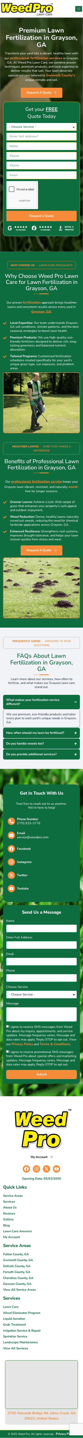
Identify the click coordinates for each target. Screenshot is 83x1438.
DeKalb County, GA (16, 1266)
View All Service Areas (19, 1290)
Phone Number (27, 819)
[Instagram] (11, 862)
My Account (11, 1237)
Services (9, 1202)
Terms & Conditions (55, 1044)
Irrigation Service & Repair (22, 1331)
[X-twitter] (46, 1169)
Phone (10, 971)
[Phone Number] (11, 821)
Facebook (24, 849)
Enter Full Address (19, 937)
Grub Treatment (14, 1325)
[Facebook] (11, 848)
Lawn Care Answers (17, 1231)
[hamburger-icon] (78, 9)
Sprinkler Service (15, 1337)
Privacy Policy (22, 1044)
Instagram (24, 862)
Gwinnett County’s (60, 75)
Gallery (8, 1219)
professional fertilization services (36, 58)
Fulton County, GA (16, 1254)
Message (12, 1004)
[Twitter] (11, 875)
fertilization (32, 302)
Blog (6, 1225)
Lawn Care (11, 1307)
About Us (10, 1208)
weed (72, 486)
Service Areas (13, 1196)
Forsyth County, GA (16, 1272)
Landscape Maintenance (20, 1342)
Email (21, 833)
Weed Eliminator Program (21, 1313)
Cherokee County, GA (18, 1278)
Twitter (22, 875)
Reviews (9, 1214)
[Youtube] (11, 888)
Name (10, 921)
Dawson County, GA (17, 1284)
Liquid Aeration (14, 1319)
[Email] (11, 835)
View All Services (15, 1348)
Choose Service (17, 987)
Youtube (23, 888)
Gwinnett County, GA (18, 1260)
